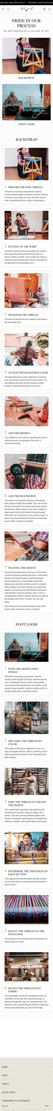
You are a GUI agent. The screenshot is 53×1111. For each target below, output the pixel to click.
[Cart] (49, 9)
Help (4, 1075)
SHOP (5, 1067)
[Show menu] (3, 9)
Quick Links (8, 1092)
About (5, 1084)
